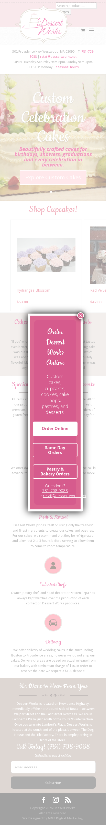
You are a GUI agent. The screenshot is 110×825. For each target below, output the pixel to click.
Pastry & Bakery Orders (55, 471)
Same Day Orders (55, 450)
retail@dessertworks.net (64, 495)
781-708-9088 (55, 490)
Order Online (55, 428)
